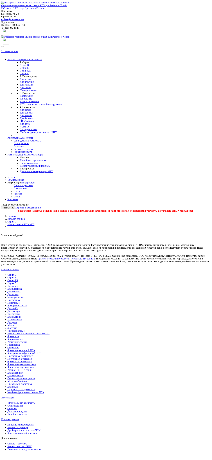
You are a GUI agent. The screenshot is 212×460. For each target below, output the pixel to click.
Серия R (24, 68)
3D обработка (27, 121)
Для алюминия (15, 372)
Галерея (18, 193)
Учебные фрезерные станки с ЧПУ (38, 132)
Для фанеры (26, 112)
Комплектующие (16, 154)
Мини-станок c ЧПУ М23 (20, 224)
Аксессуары (13, 137)
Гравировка (13, 344)
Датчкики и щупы (23, 149)
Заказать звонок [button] (9, 51)
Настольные (26, 96)
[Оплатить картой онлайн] (6, 31)
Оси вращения (21, 143)
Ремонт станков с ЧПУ (19, 446)
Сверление (13, 347)
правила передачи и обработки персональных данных (66, 258)
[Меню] (2, 46)
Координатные (15, 339)
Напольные (26, 98)
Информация (28, 182)
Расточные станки (17, 342)
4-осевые (24, 126)
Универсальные (28, 90)
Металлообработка (17, 381)
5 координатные (28, 129)
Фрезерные (13, 336)
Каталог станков (16, 59)
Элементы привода (30, 163)
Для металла (26, 84)
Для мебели (26, 115)
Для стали (12, 386)
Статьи (17, 191)
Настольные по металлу (20, 356)
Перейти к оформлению (28, 207)
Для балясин (26, 118)
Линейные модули (23, 151)
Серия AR (25, 70)
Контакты (12, 199)
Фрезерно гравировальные (21, 364)
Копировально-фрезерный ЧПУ (24, 353)
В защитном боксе (29, 101)
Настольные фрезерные (19, 358)
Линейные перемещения (33, 160)
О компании (20, 188)
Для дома (25, 124)
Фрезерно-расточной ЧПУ (21, 350)
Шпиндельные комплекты (27, 140)
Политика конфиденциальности (24, 449)
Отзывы (18, 196)
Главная (11, 216)
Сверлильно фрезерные (19, 384)
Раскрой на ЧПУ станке (20, 370)
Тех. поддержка (15, 179)
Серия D (24, 65)
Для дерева (26, 79)
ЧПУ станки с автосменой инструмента (41, 104)
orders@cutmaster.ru (12, 19)
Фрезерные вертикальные (21, 367)
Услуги (11, 177)
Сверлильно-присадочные (21, 378)
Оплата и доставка (23, 185)
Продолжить (8, 208)
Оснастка (19, 146)
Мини (10, 325)
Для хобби (25, 110)
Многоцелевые (15, 375)
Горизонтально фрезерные (21, 389)
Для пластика (27, 82)
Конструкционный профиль (35, 165)
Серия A (24, 73)
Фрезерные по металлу (19, 361)
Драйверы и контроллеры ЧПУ (36, 171)
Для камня (25, 87)
